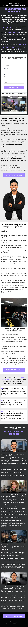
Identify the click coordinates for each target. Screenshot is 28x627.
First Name (6, 63)
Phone (5, 79)
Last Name (6, 68)
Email (5, 74)
